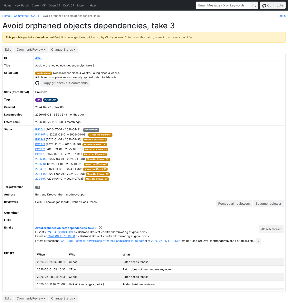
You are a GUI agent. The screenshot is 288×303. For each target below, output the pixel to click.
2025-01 (40, 164)
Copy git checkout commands (65, 83)
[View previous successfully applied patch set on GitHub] (37, 82)
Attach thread (271, 229)
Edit (8, 49)
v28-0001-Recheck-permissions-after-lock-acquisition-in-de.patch (103, 240)
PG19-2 (40, 149)
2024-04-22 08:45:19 (59, 232)
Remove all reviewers (234, 203)
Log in (282, 15)
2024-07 (40, 178)
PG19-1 (40, 154)
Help (93, 5)
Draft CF (68, 5)
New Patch (21, 5)
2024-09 (41, 173)
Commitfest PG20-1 (26, 15)
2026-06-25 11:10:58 (61, 236)
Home (7, 5)
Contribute (274, 5)
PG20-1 (40, 129)
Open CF (54, 5)
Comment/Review (30, 49)
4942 (38, 58)
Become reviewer (268, 203)
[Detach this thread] (100, 227)
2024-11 (40, 168)
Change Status (62, 49)
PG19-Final (42, 134)
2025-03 (41, 158)
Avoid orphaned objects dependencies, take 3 (65, 227)
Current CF (39, 5)
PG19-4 (40, 139)
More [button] (80, 5)
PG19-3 (40, 144)
